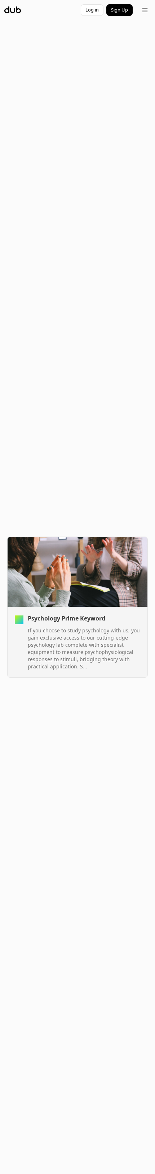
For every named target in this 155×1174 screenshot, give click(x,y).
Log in (92, 9)
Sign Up (119, 9)
